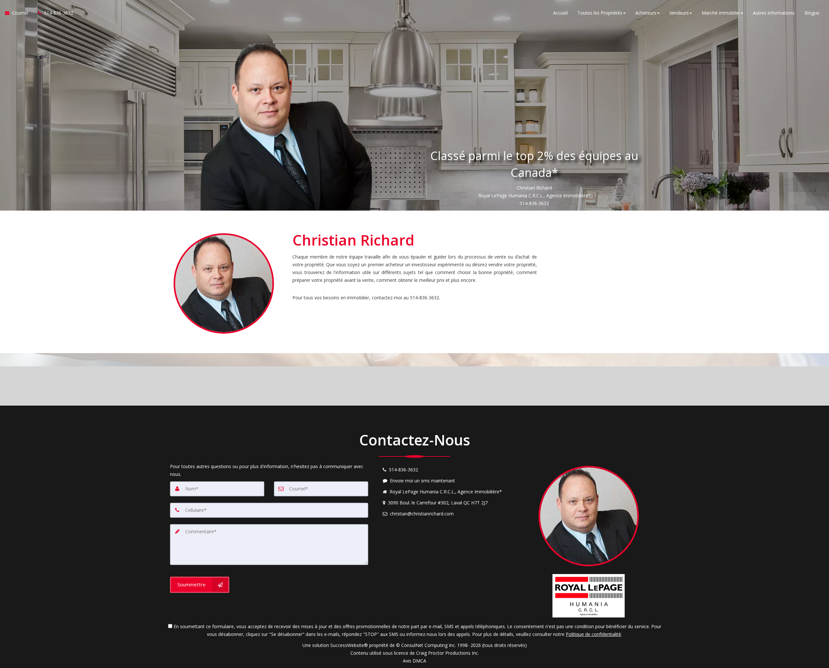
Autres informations (774, 13)
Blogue (811, 13)
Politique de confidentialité (593, 634)
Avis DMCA (414, 661)
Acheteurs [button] (645, 13)
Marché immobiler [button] (721, 13)
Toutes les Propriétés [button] (599, 13)
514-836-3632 (534, 203)
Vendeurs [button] (679, 13)
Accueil (560, 13)
